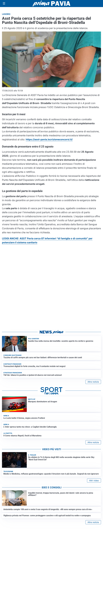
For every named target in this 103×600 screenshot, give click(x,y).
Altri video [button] (94, 480)
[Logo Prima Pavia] (51, 3)
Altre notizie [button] (93, 382)
